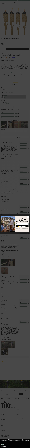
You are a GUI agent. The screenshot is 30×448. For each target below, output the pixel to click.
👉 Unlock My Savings (22, 226)
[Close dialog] (28, 217)
